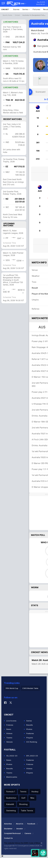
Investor (19, 829)
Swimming (11, 810)
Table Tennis (27, 810)
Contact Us (8, 838)
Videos (9, 733)
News (8, 729)
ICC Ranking (31, 742)
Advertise (8, 824)
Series (25, 9)
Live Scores (11, 721)
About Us (19, 824)
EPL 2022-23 (32, 756)
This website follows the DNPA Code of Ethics (22, 843)
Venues (9, 742)
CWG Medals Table (30, 688)
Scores (16, 9)
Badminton (11, 798)
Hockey (34, 791)
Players (29, 738)
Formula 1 (10, 791)
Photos (29, 729)
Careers (28, 833)
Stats (34, 605)
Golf (23, 798)
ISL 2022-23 (11, 756)
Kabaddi (10, 804)
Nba (32, 798)
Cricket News (39, 652)
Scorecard (40, 92)
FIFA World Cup (12, 688)
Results (29, 725)
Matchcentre (11, 777)
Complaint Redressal (12, 833)
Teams (9, 738)
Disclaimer (8, 829)
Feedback (31, 824)
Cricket (5, 9)
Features (30, 733)
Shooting (23, 804)
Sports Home (7, 15)
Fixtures (36, 9)
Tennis (23, 791)
